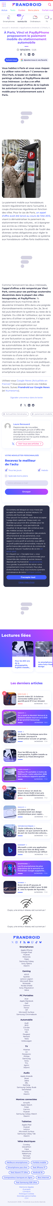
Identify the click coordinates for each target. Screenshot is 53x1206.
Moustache (26, 1151)
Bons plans (33, 10)
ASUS (26, 974)
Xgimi (26, 1065)
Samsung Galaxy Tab (26, 1134)
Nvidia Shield (26, 985)
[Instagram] (16, 942)
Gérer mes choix (26, 582)
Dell (26, 1003)
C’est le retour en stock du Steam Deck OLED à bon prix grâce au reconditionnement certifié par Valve (31, 793)
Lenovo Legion (26, 979)
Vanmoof (26, 1158)
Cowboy (26, 1144)
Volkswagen (26, 1041)
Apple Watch (26, 1105)
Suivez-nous (11, 60)
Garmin (26, 1109)
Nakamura (26, 1153)
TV (26, 1046)
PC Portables (26, 995)
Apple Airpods (26, 1076)
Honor (26, 1008)
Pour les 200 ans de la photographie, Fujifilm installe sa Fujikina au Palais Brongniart (23, 664)
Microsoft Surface (26, 1012)
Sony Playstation (26, 988)
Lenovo (26, 1005)
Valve (26, 990)
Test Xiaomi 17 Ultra (19, 1172)
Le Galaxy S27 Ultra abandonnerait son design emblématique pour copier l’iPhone (30, 812)
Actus (4, 10)
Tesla (26, 1039)
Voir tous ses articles (28, 444)
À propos (26, 1189)
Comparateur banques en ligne (18, 1177)
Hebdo (44, 470)
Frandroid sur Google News (34, 387)
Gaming (26, 971)
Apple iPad (26, 1125)
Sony (26, 1061)
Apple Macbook (26, 1001)
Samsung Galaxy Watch (26, 1114)
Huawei (26, 954)
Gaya (26, 1149)
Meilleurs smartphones (17, 1162)
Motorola (26, 957)
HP (26, 1010)
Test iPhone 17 (39, 1167)
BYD (26, 1025)
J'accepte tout (28, 577)
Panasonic (26, 1054)
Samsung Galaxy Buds (26, 1087)
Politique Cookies (26, 1194)
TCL (26, 1063)
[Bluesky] (40, 942)
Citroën (26, 1027)
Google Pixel (26, 952)
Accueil (5, 28)
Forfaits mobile (39, 1162)
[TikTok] (36, 942)
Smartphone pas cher (17, 1167)
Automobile (26, 1020)
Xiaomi (27, 966)
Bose (26, 1078)
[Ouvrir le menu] (3, 4)
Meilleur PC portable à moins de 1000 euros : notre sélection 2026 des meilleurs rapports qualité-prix (32, 774)
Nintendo (27, 983)
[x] (13, 443)
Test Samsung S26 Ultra (26, 1182)
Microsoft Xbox (26, 981)
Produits (21, 713)
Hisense (26, 1049)
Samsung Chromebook (27, 1014)
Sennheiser (26, 1089)
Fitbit (26, 1107)
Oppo (26, 959)
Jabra (26, 1080)
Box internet (43, 1177)
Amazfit (26, 1103)
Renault (26, 1036)
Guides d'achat (23, 769)
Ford (27, 1030)
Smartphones (27, 947)
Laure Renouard (21, 424)
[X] (12, 942)
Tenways (26, 1156)
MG (26, 1032)
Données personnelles (26, 1196)
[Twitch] (32, 942)
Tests (12, 10)
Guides (21, 10)
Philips (26, 1056)
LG (26, 1052)
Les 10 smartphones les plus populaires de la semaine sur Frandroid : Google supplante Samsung (31, 868)
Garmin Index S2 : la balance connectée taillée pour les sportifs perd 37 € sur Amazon (31, 698)
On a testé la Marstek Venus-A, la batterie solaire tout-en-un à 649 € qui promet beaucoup (32, 717)
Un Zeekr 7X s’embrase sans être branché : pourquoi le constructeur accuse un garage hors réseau (32, 736)
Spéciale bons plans (18, 476)
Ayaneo (26, 977)
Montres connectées (26, 1099)
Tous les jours (14, 470)
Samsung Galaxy (26, 961)
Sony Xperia (26, 963)
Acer (26, 999)
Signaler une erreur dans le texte (26, 397)
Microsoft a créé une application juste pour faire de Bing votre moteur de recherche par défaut (32, 849)
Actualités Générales (16, 414)
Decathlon (26, 1147)
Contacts (26, 1191)
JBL (26, 1083)
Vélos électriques (26, 1141)
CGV (26, 1198)
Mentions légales (26, 1187)
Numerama (12, 390)
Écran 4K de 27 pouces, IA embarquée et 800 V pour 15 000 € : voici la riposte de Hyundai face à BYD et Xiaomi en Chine (32, 887)
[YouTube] (28, 942)
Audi (26, 1023)
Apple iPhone (26, 950)
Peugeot (26, 1034)
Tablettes (26, 1121)
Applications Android (29, 28)
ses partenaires (35, 562)
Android (14, 28)
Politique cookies (33, 572)
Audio (27, 1073)
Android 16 (38, 1172)
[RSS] (24, 942)
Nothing (26, 1085)
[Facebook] (20, 942)
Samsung (26, 1058)
